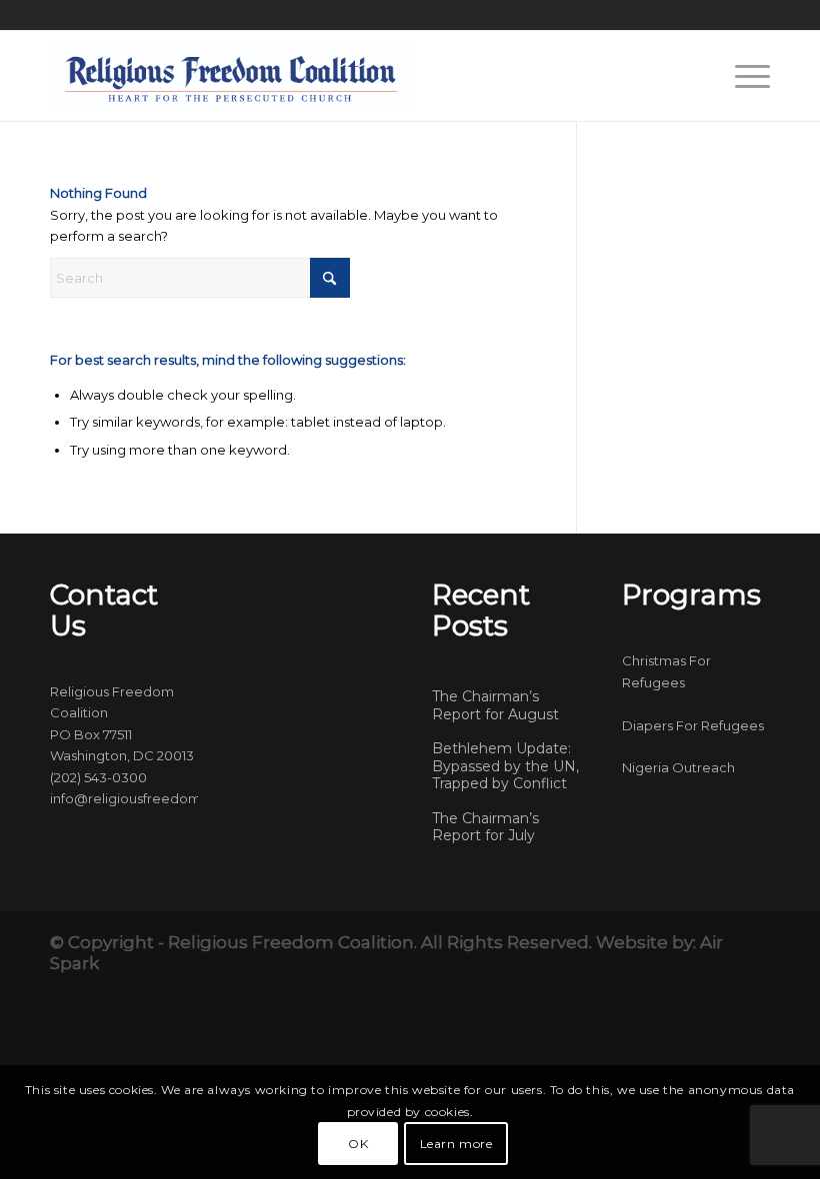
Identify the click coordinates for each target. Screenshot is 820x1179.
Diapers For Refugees (693, 725)
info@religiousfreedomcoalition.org (166, 798)
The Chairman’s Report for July (485, 827)
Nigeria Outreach (678, 767)
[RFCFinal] (231, 76)
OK (358, 1143)
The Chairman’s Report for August (495, 705)
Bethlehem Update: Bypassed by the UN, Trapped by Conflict (505, 765)
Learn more (456, 1143)
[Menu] (742, 76)
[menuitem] (742, 76)
